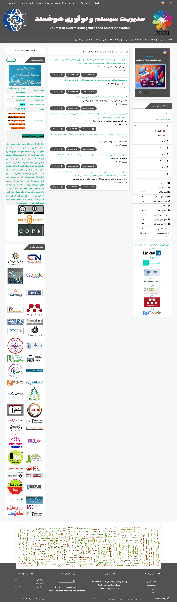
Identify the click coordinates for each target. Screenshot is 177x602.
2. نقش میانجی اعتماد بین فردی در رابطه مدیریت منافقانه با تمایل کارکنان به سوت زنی (95, 80)
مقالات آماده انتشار (163, 119)
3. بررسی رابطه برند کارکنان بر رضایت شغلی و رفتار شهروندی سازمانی (101, 97)
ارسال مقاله (152, 588)
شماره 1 (158, 135)
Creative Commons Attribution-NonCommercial (67, 590)
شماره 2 (158, 131)
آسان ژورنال (33, 599)
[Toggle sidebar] (171, 3)
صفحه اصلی (151, 581)
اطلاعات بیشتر (11, 60)
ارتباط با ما (152, 592)
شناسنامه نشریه (37, 60)
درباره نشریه (151, 585)
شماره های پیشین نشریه (161, 105)
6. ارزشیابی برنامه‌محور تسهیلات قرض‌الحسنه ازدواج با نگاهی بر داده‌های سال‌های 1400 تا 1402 (92, 154)
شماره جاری (165, 112)
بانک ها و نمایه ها (36, 247)
